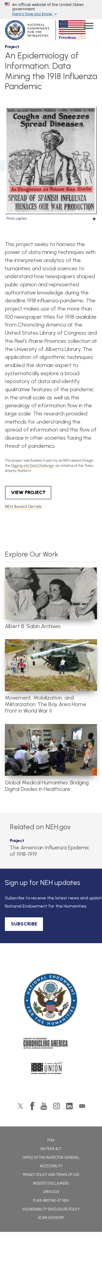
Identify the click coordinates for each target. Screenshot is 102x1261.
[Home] (51, 1000)
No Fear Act (51, 1149)
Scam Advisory (51, 1218)
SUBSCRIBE (24, 924)
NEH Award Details (23, 506)
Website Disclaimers (51, 1183)
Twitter (20, 1106)
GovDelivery (82, 1106)
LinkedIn (69, 1106)
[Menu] (88, 26)
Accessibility (51, 1166)
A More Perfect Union (51, 1069)
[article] (51, 598)
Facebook (32, 1106)
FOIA (51, 1140)
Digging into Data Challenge (32, 466)
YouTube (44, 1106)
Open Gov (51, 1192)
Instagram (56, 1106)
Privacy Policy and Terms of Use (51, 1175)
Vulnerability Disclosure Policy (51, 1209)
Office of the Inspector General (51, 1158)
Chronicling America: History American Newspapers (51, 1044)
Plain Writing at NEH (51, 1200)
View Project (28, 492)
